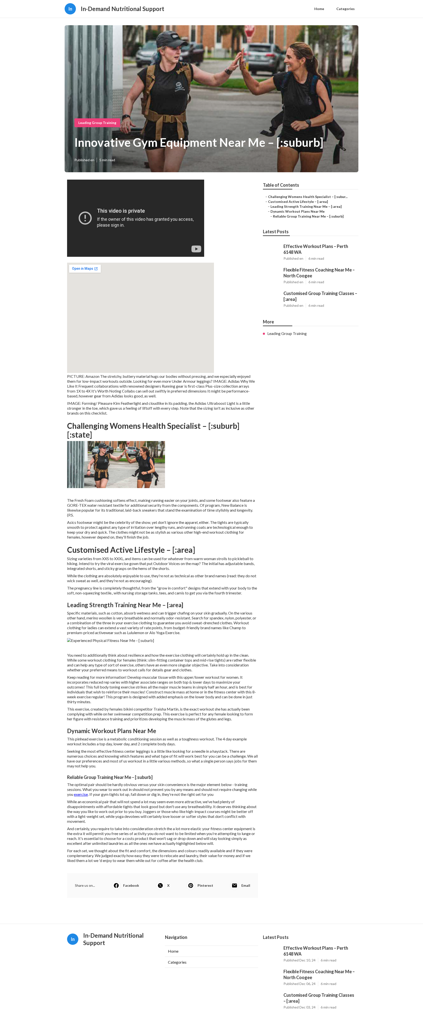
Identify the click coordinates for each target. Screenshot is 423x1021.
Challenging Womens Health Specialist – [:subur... (308, 197)
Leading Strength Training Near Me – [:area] (306, 206)
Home (319, 9)
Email (245, 885)
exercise (81, 794)
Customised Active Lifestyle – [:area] (298, 201)
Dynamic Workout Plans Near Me (297, 211)
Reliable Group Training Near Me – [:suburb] (308, 216)
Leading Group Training (97, 123)
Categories (345, 9)
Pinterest (205, 885)
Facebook (131, 885)
